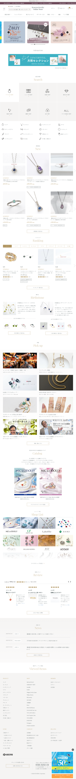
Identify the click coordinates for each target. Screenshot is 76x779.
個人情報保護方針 (31, 738)
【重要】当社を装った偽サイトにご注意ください (39, 634)
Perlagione (29, 723)
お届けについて (7, 738)
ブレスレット (64, 129)
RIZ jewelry (29, 697)
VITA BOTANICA (31, 713)
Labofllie (28, 687)
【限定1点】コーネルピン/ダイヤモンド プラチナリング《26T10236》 (14, 219)
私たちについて (30, 14)
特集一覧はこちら (38, 443)
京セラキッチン (54, 735)
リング (6, 124)
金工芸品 (25, 138)
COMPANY (29, 729)
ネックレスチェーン (28, 134)
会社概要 (29, 732)
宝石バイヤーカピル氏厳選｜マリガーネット (15, 436)
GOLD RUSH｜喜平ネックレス (47, 392)
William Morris (30, 695)
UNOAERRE (30, 718)
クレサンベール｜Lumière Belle (47, 414)
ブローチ (6, 134)
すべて (7, 246)
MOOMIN (29, 700)
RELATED (53, 729)
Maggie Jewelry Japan (32, 692)
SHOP (28, 678)
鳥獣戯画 (29, 702)
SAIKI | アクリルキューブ (10, 392)
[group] (38, 2)
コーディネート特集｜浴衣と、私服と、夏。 (15, 370)
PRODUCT (5, 678)
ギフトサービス (41, 14)
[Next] (74, 265)
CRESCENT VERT (23, 269)
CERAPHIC (53, 738)
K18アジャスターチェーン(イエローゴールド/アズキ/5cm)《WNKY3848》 (63, 272)
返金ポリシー (30, 740)
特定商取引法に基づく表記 (32, 735)
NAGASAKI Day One (31, 710)
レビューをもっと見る (38, 612)
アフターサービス (7, 745)
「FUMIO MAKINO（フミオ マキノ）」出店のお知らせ (41, 641)
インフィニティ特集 (44, 370)
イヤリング (25, 129)
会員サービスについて (55, 682)
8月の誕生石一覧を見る (19, 333)
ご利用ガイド (6, 732)
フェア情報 (66, 14)
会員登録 (53, 687)
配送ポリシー (30, 743)
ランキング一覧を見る (38, 287)
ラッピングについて (7, 743)
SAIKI (28, 689)
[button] (9, 32)
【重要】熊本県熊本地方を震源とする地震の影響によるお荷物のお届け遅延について (47, 648)
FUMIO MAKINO (31, 725)
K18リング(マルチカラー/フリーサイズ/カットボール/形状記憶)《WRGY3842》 (10, 272)
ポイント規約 (30, 748)
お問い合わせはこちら (18, 766)
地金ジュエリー (64, 134)
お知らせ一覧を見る (38, 655)
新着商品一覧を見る (38, 231)
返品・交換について (8, 740)
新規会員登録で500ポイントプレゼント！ (38, 1)
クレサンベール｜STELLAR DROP (12, 414)
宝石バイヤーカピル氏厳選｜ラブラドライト (51, 436)
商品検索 (11, 6)
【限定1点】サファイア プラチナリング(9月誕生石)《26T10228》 (62, 180)
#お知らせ (17, 634)
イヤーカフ (44, 129)
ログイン (53, 684)
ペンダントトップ (46, 124)
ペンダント (24, 246)
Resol (28, 705)
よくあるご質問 (6, 748)
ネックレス (25, 124)
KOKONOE (29, 720)
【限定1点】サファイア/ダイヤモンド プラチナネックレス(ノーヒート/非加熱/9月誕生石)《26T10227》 (37, 180)
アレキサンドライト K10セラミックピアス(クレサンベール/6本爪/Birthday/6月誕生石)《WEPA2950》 (28, 272)
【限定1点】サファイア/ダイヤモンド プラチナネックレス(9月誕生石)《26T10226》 (14, 180)
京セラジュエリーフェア (56, 732)
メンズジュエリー (8, 138)
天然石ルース (45, 134)
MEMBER (53, 678)
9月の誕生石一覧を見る (57, 333)
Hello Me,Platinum (31, 707)
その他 (68, 246)
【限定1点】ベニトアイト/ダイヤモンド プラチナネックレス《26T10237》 (37, 219)
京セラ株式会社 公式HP (56, 740)
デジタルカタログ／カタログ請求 (38, 504)
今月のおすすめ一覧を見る (60, 68)
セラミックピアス (8, 129)
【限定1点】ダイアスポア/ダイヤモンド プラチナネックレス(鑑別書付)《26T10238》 (61, 219)
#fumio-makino (18, 640)
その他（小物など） (46, 138)
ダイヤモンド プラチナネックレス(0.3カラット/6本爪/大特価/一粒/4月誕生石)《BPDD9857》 (45, 272)
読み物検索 (18, 6)
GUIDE (4, 729)
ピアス (62, 124)
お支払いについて (8, 735)
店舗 (59, 14)
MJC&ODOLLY (6, 178)
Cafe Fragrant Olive (31, 715)
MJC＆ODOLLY (30, 682)
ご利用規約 (29, 745)
